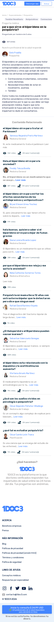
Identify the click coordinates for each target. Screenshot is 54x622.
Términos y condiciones (13, 557)
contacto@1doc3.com (14, 594)
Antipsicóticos (32, 19)
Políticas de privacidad (12, 548)
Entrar (46, 4)
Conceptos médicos (11, 575)
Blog (4, 544)
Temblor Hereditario (14, 19)
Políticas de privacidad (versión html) (19, 553)
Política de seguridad (11, 562)
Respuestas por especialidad (15, 580)
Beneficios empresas (11, 526)
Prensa (5, 530)
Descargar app (32, 4)
